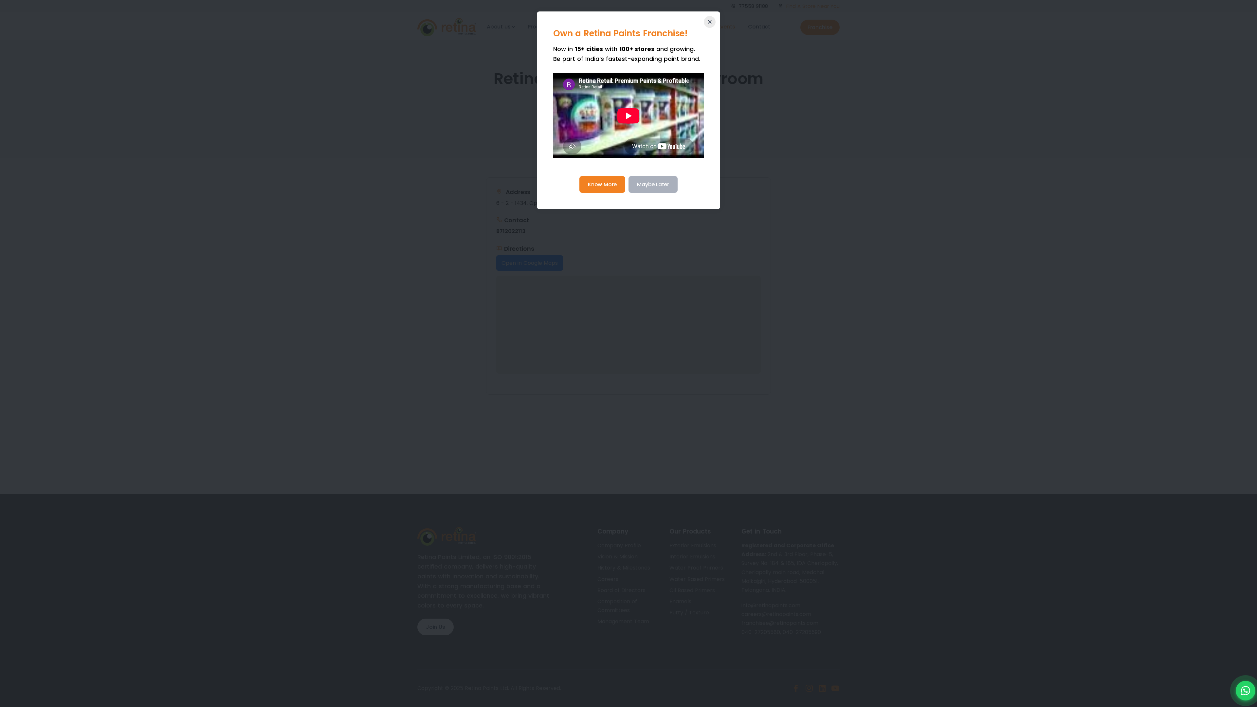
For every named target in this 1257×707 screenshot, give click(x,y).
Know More (602, 184)
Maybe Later (653, 184)
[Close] (710, 22)
